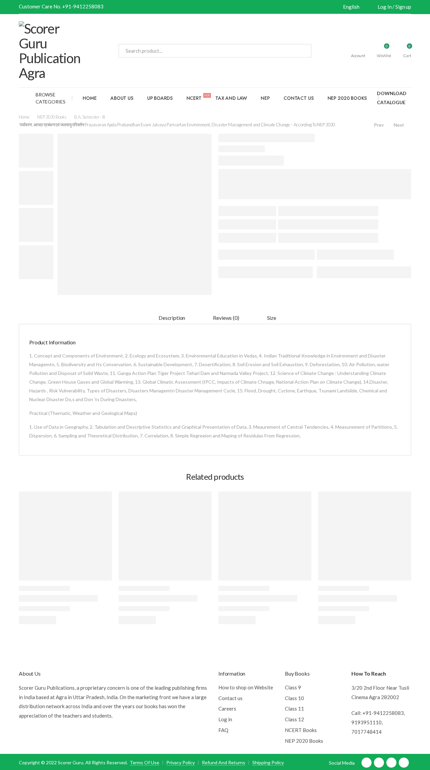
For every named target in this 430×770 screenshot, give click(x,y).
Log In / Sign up (394, 7)
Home (89, 98)
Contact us (299, 98)
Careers (227, 708)
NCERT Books (301, 730)
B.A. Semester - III (89, 117)
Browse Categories (51, 98)
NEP (265, 98)
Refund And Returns (223, 762)
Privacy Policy (180, 762)
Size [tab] (271, 317)
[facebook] (366, 763)
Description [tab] (172, 317)
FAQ (223, 730)
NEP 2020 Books (347, 98)
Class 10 (294, 698)
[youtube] (391, 763)
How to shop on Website (245, 687)
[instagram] (404, 763)
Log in (225, 719)
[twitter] (379, 763)
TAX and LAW (231, 98)
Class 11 (294, 708)
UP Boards (160, 98)
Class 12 (294, 719)
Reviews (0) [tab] (226, 317)
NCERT (198, 97)
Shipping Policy (268, 762)
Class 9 (293, 687)
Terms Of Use (144, 762)
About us (122, 98)
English (351, 7)
